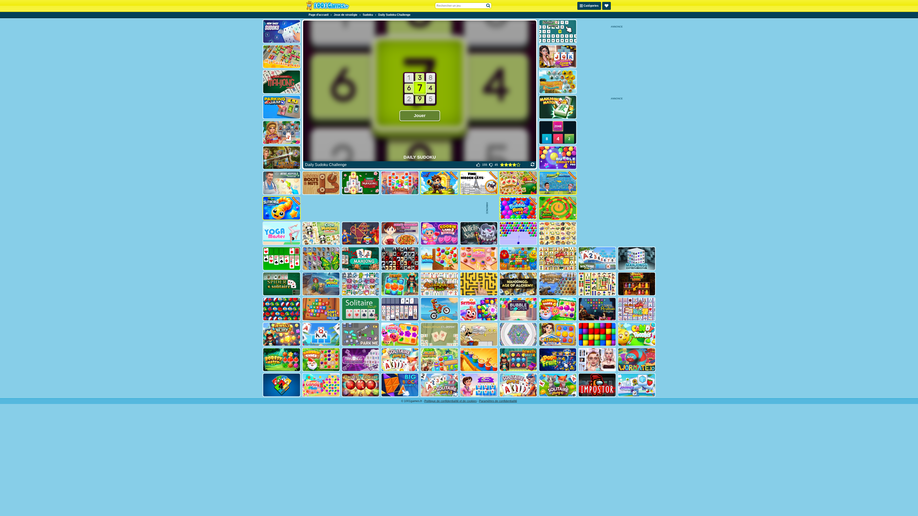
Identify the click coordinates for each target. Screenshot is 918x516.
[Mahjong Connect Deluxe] (636, 309)
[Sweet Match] (479, 259)
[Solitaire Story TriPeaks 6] (558, 385)
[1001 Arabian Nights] (597, 309)
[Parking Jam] (281, 107)
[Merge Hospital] (281, 183)
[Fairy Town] (518, 334)
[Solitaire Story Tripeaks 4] (400, 360)
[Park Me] (360, 334)
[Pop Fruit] (558, 360)
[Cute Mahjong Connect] (321, 233)
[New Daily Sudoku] (281, 31)
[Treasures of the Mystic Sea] (558, 284)
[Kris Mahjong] (558, 233)
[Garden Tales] (321, 360)
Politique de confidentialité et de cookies (450, 401)
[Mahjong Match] (558, 107)
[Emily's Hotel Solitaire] (281, 132)
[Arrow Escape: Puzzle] (479, 284)
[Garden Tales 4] (558, 309)
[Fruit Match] (439, 259)
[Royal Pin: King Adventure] (360, 233)
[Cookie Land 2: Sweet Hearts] (439, 233)
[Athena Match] (558, 334)
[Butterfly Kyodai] (321, 259)
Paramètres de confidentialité (498, 401)
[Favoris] (606, 6)
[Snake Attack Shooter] (558, 208)
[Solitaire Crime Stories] (558, 57)
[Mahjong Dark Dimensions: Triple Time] (360, 360)
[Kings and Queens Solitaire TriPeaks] (479, 385)
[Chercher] (488, 6)
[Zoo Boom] (518, 259)
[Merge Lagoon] (321, 284)
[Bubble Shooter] (518, 233)
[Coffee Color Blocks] (479, 360)
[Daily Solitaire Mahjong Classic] (360, 183)
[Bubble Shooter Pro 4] (558, 158)
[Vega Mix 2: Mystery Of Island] (439, 360)
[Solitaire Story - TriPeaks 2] (597, 259)
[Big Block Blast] (400, 385)
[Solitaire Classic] (281, 259)
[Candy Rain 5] (321, 385)
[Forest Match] (281, 360)
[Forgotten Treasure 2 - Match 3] (360, 385)
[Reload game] (532, 164)
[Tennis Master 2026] (558, 183)
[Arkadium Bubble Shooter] (518, 309)
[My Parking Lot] (281, 57)
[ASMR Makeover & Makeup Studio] (597, 360)
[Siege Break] (439, 183)
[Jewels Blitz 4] (518, 360)
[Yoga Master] (281, 233)
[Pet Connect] (360, 284)
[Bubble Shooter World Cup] (281, 309)
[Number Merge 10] (558, 31)
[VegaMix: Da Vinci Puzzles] (400, 183)
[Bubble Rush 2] (518, 208)
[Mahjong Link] (439, 284)
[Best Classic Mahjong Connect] (281, 82)
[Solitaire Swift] (360, 309)
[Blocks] (597, 334)
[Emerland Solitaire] (281, 158)
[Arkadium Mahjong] (360, 259)
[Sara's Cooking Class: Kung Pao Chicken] (400, 233)
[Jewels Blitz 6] (400, 284)
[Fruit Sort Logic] (636, 284)
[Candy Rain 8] (400, 334)
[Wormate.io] (636, 360)
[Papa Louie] (479, 334)
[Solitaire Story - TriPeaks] (321, 334)
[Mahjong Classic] (439, 334)
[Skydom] (479, 309)
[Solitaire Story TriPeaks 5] (518, 385)
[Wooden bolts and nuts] (321, 183)
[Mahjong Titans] (597, 284)
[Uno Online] (281, 385)
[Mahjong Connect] (558, 259)
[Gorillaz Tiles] (400, 259)
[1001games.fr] (327, 6)
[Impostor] (597, 385)
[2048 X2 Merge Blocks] (558, 132)
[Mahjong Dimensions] (636, 259)
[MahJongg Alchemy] (518, 284)
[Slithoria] (281, 208)
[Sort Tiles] (321, 309)
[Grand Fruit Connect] (518, 183)
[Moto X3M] (439, 309)
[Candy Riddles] (636, 334)
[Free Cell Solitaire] (400, 309)
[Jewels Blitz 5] (281, 334)
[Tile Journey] (636, 385)
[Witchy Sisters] (479, 233)
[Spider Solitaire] (281, 284)
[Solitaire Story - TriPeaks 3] (439, 385)
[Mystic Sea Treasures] (558, 82)
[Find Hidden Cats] (479, 183)
